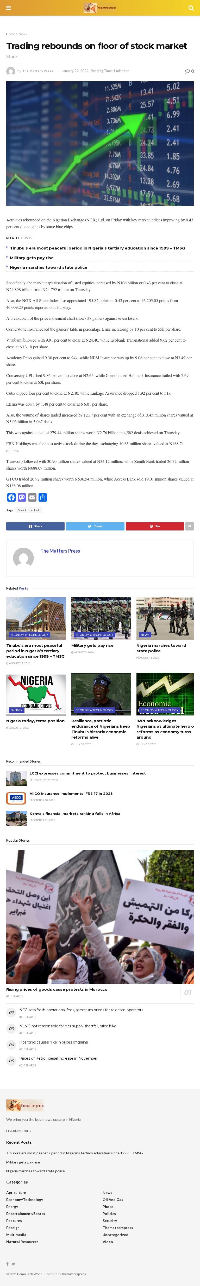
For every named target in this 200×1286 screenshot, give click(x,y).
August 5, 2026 (84, 652)
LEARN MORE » (19, 1131)
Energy (17, 710)
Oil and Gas (113, 1199)
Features (14, 1220)
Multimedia (16, 1234)
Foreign (13, 1227)
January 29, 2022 (75, 71)
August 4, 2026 (149, 657)
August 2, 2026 (19, 727)
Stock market (28, 510)
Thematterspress (118, 1227)
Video (108, 1241)
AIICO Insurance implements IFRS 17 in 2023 (71, 793)
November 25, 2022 (45, 780)
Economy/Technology (29, 634)
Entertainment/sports (25, 1213)
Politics (109, 1213)
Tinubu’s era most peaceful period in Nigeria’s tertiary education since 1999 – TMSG (97, 248)
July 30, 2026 (82, 744)
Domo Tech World (29, 1274)
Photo (108, 1206)
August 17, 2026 (19, 663)
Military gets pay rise (32, 257)
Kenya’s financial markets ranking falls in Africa (75, 813)
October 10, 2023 (43, 800)
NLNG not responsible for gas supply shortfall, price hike (67, 1026)
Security (110, 1220)
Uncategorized (115, 1234)
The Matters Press (37, 71)
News (23, 34)
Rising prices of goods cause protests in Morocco (57, 989)
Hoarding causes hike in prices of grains (53, 1042)
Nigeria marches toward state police (48, 267)
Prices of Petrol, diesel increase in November (58, 1058)
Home (10, 34)
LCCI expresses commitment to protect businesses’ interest (88, 773)
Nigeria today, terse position (35, 720)
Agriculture (16, 1192)
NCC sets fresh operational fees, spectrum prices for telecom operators (81, 1010)
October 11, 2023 (43, 820)
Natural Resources (22, 1241)
